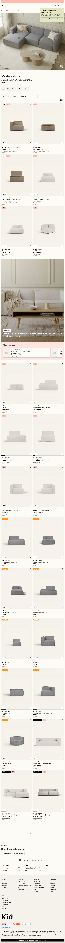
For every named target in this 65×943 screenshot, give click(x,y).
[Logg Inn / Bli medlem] (52, 5)
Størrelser (23, 96)
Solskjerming (53, 881)
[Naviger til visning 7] (26, 455)
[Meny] (62, 5)
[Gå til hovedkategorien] (3, 89)
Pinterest (4, 885)
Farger (32, 96)
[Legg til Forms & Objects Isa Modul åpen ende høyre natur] (31, 454)
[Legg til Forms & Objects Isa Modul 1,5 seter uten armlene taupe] (31, 194)
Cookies (4, 906)
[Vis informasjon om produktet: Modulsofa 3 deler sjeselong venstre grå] (19, 38)
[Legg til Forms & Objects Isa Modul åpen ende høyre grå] (31, 557)
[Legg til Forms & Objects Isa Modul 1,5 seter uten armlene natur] (62, 454)
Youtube (4, 887)
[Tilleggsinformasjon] (10, 149)
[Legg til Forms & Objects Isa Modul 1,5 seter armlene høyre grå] (62, 708)
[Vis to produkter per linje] (61, 100)
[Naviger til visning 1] (3, 455)
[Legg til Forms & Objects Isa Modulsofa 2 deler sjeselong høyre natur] (31, 810)
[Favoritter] (55, 5)
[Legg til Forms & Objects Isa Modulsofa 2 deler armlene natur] (62, 758)
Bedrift (4, 908)
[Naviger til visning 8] (30, 455)
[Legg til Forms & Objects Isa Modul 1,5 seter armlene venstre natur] (31, 505)
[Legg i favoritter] (30, 104)
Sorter (14, 96)
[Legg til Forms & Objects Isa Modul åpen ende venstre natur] (62, 402)
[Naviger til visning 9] (54, 455)
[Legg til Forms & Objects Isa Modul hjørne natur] (62, 246)
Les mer (3, 82)
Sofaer (7, 10)
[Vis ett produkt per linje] (62, 100)
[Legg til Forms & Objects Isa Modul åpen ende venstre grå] (62, 607)
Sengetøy (52, 885)
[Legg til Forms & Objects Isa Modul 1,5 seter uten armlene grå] (31, 658)
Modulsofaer (13, 10)
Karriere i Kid (37, 885)
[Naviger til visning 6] (22, 455)
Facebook (4, 881)
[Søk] (49, 5)
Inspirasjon (53, 889)
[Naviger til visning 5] (19, 455)
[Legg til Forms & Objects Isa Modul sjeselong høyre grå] (31, 607)
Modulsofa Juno (23, 89)
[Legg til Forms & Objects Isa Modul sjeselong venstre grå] (62, 557)
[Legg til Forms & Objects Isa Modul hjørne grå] (31, 758)
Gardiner (52, 883)
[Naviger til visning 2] (7, 455)
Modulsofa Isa (11, 89)
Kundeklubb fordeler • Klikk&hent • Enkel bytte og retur (32, 940)
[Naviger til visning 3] (11, 455)
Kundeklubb (37, 883)
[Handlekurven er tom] (59, 5)
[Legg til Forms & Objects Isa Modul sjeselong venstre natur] (62, 194)
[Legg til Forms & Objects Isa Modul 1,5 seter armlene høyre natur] (62, 505)
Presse (35, 889)
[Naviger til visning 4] (15, 455)
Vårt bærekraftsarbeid (40, 881)
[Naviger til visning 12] (62, 455)
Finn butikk (5, 900)
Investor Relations (39, 887)
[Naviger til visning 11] (60, 455)
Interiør (52, 887)
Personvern (5, 904)
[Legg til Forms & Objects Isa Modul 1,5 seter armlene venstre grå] (62, 658)
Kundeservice (5, 898)
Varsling (36, 891)
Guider (51, 891)
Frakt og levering (6, 902)
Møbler (2, 10)
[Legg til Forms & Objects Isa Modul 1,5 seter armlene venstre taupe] (31, 143)
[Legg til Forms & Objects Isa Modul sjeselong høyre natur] (31, 246)
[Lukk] (62, 10)
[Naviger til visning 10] (57, 455)
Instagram (4, 883)
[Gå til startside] (4, 5)
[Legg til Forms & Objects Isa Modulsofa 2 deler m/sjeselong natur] (62, 810)
